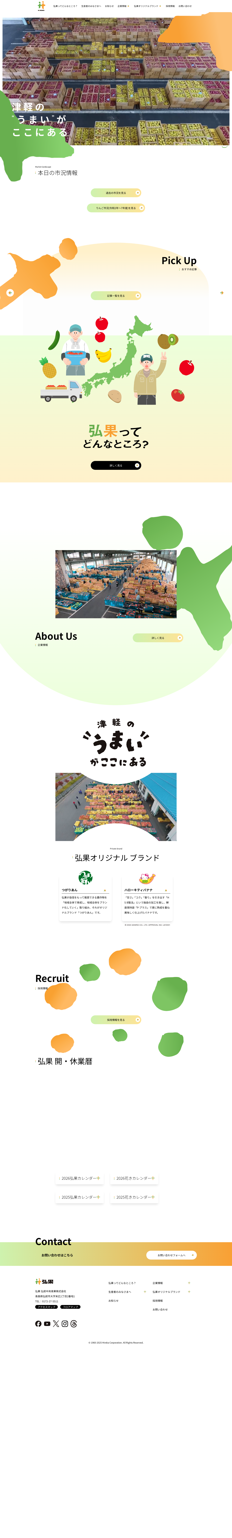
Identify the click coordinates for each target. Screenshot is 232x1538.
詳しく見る (116, 465)
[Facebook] (38, 1324)
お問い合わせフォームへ (171, 1255)
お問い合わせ (160, 1309)
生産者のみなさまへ (91, 6)
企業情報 (158, 1283)
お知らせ (113, 1300)
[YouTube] (47, 1324)
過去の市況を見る (116, 193)
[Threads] (74, 1323)
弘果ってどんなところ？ (122, 1283)
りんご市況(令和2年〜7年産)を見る (116, 208)
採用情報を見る (116, 1020)
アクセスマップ (46, 1307)
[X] (56, 1323)
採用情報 (158, 1300)
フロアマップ (70, 1307)
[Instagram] (65, 1324)
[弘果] (57, 1281)
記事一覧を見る (116, 296)
